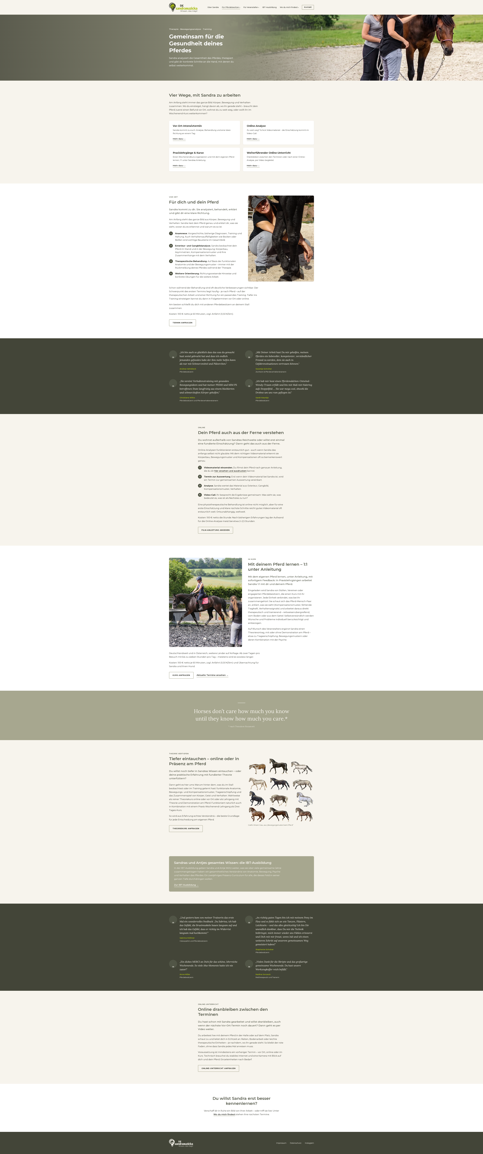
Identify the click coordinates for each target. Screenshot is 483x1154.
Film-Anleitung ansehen (216, 530)
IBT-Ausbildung (269, 7)
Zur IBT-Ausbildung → (186, 885)
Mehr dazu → (179, 139)
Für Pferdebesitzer (230, 7)
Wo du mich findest (289, 7)
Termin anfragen (182, 323)
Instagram (309, 1143)
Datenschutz (295, 1143)
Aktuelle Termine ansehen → (212, 675)
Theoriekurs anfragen (186, 828)
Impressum (281, 1143)
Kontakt (308, 7)
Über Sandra (213, 7)
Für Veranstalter (250, 7)
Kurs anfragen (181, 675)
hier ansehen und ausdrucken (230, 471)
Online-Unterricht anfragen (219, 1068)
